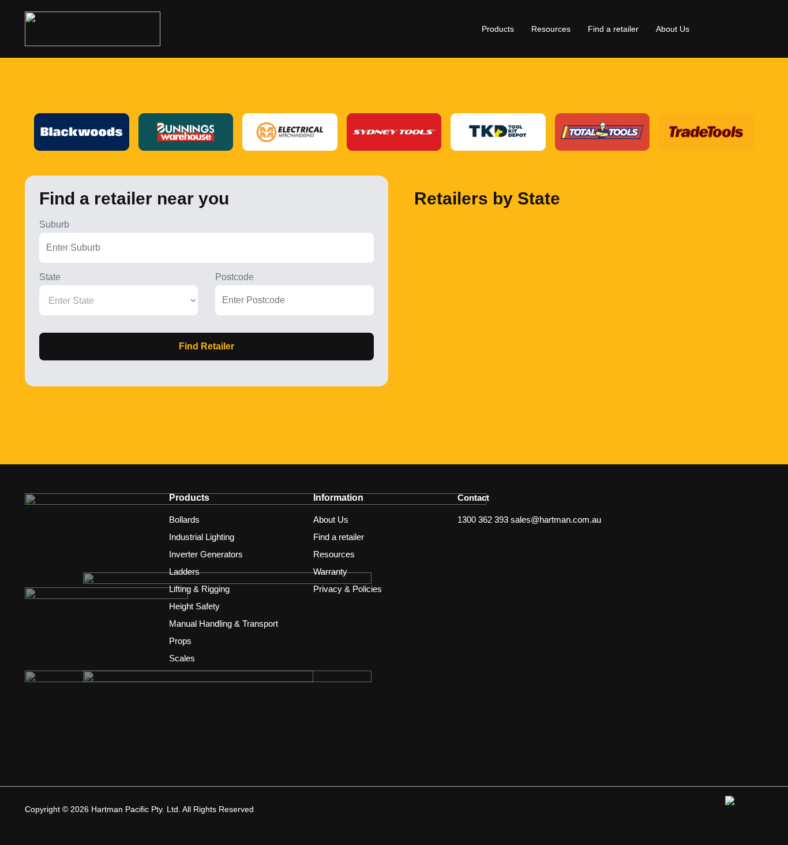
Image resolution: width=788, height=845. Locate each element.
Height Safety (194, 606)
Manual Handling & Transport (223, 623)
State (50, 277)
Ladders (184, 571)
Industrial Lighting (201, 537)
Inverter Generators (206, 554)
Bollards (184, 519)
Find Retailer (206, 346)
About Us (672, 28)
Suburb (54, 224)
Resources (551, 28)
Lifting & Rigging (199, 589)
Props (180, 641)
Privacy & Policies (347, 589)
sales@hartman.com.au (556, 519)
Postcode (234, 277)
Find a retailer (613, 28)
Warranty (330, 571)
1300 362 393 (482, 519)
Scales (182, 658)
